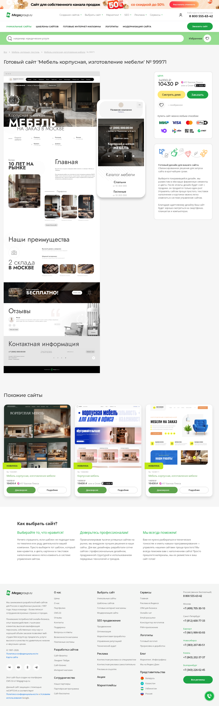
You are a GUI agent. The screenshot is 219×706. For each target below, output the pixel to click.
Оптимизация (104, 631)
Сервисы (155, 14)
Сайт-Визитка (60, 655)
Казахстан (150, 683)
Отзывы (58, 617)
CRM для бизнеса (148, 608)
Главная (144, 598)
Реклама (140, 14)
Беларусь (150, 678)
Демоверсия (21, 490)
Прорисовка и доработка (152, 645)
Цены (57, 598)
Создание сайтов (69, 14)
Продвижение (104, 626)
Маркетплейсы (106, 685)
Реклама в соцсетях (107, 669)
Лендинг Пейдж (62, 660)
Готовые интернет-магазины (82, 26)
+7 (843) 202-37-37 (194, 657)
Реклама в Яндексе (149, 603)
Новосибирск (190, 640)
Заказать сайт (200, 26)
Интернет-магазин (63, 670)
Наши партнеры (62, 683)
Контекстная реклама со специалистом (116, 659)
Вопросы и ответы (63, 632)
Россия (148, 693)
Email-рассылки (147, 617)
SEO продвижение (109, 620)
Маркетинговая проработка (111, 636)
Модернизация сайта (137, 26)
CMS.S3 (57, 612)
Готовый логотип (148, 641)
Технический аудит (106, 645)
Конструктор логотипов (152, 622)
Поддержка (59, 627)
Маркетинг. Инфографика (153, 659)
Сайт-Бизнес (60, 665)
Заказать (197, 95)
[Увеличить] (64, 454)
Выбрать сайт (93, 14)
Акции (101, 677)
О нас (56, 603)
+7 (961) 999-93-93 (194, 632)
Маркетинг (112, 14)
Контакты (59, 622)
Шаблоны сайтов (47, 26)
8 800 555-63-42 (201, 16)
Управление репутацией (109, 641)
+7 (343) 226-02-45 (194, 670)
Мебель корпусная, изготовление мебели (31, 475)
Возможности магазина (66, 637)
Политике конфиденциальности (22, 694)
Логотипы (111, 26)
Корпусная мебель (88, 475)
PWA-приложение (149, 627)
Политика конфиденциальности (22, 653)
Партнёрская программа (66, 688)
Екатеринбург (190, 665)
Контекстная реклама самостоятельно (116, 664)
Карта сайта (12, 657)
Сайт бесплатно (62, 693)
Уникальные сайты (18, 26)
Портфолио (59, 608)
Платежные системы (64, 641)
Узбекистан (151, 688)
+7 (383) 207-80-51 (194, 645)
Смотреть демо (171, 94)
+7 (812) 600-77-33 (194, 620)
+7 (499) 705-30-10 (194, 608)
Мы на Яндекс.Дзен (149, 664)
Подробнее (52, 490)
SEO (126, 14)
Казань (186, 652)
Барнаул (187, 628)
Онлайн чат (146, 612)
